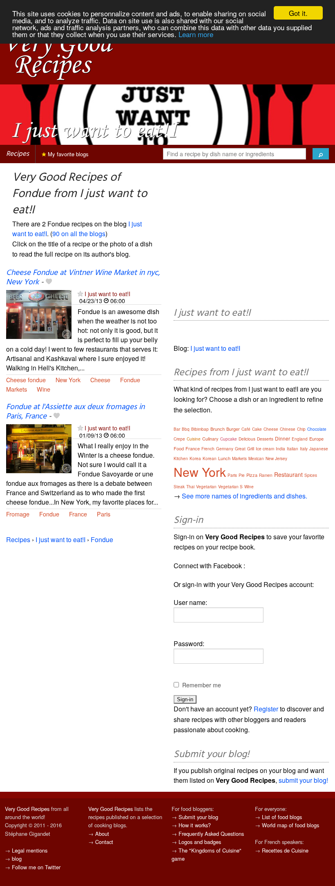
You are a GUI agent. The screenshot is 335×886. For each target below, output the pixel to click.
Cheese (100, 379)
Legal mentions (29, 850)
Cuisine (194, 439)
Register (266, 708)
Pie (242, 475)
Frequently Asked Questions (211, 833)
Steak (179, 487)
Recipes (17, 153)
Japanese (318, 449)
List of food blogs (282, 817)
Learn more (196, 34)
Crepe (179, 439)
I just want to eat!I (107, 293)
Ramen (265, 475)
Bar (177, 429)
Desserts (265, 439)
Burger (233, 428)
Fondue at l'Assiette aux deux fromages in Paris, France (75, 412)
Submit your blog (198, 817)
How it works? (195, 825)
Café (245, 429)
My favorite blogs (67, 154)
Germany (224, 449)
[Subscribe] (80, 293)
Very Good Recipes (27, 809)
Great (240, 449)
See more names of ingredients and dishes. (244, 496)
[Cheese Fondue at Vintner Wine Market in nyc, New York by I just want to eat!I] (38, 313)
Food (179, 448)
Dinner (282, 438)
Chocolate (316, 429)
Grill (250, 449)
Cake (257, 429)
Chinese (287, 429)
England (300, 439)
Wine (43, 389)
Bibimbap (200, 429)
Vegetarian (206, 487)
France (78, 513)
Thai (190, 487)
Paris (103, 513)
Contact (104, 842)
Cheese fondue (26, 379)
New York (68, 379)
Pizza (251, 475)
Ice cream (265, 449)
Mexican (256, 458)
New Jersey (276, 458)
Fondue (130, 379)
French (207, 449)
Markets (16, 389)
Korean (210, 458)
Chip (301, 429)
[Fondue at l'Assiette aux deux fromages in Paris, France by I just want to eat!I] (38, 447)
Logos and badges (200, 842)
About (102, 833)
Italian (292, 449)
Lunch (224, 458)
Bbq (186, 429)
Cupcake (228, 439)
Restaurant (288, 474)
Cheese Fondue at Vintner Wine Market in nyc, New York (83, 277)
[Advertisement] (251, 236)
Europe (316, 438)
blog (17, 858)
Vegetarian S (230, 487)
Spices (310, 475)
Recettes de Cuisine (285, 850)
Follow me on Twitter (36, 867)
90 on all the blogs (78, 233)
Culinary (210, 438)
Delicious (247, 439)
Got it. (298, 13)
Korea (195, 458)
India (280, 449)
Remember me (201, 685)
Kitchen (181, 458)
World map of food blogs (290, 825)
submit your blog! (303, 780)
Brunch (217, 428)
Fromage (17, 513)
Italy (304, 449)
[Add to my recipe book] (49, 282)
